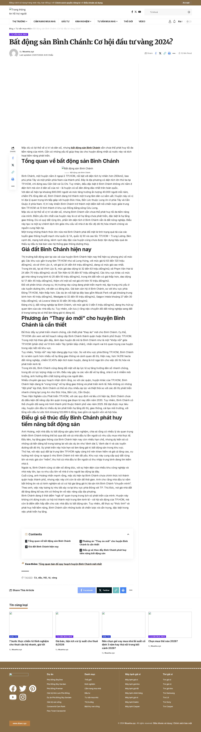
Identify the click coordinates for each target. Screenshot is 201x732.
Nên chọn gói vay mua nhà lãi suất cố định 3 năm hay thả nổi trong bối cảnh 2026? (123, 644)
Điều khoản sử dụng (93, 3)
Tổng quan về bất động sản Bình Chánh (49, 541)
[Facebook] (132, 12)
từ (49, 577)
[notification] (174, 21)
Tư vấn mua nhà (18, 34)
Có (35, 577)
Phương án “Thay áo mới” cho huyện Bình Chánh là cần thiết (104, 543)
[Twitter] (136, 12)
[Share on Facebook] (156, 53)
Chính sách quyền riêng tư (67, 3)
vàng (54, 577)
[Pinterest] (32, 688)
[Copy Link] (165, 53)
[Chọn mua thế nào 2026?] (170, 625)
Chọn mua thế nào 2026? (163, 641)
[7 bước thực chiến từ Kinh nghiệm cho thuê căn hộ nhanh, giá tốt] (31, 625)
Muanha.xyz (28, 51)
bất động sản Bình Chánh (85, 147)
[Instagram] (22, 697)
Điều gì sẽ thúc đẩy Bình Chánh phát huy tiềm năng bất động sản (103, 552)
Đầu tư (13, 636)
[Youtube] (13, 697)
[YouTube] (140, 12)
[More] (174, 53)
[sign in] (169, 21)
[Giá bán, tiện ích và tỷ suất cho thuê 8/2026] (77, 625)
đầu (40, 577)
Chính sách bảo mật (182, 723)
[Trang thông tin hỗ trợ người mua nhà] (18, 12)
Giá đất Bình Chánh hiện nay (43, 546)
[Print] (169, 53)
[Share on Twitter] (160, 53)
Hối (45, 577)
